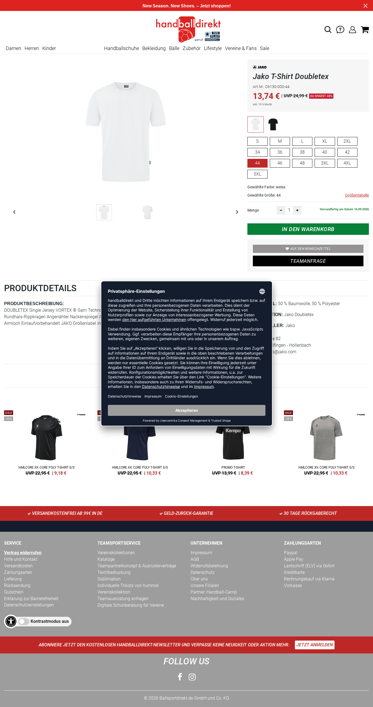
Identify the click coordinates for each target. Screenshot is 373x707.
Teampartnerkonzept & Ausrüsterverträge (136, 565)
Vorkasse (293, 585)
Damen (13, 48)
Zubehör (192, 48)
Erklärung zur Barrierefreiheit (31, 598)
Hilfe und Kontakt (20, 559)
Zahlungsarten (18, 572)
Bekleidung (154, 48)
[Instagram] (192, 677)
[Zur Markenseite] (260, 68)
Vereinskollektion (113, 592)
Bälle (174, 48)
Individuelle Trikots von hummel (128, 585)
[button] (328, 29)
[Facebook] (179, 677)
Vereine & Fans (241, 48)
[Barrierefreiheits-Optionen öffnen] (11, 621)
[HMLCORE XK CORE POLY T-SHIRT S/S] (46, 442)
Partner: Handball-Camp (214, 592)
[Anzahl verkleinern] (281, 210)
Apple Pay (293, 559)
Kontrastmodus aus (50, 621)
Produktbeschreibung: (34, 303)
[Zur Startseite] (186, 29)
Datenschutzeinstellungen (29, 604)
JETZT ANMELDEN (315, 644)
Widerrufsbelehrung (209, 565)
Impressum (201, 552)
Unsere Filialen (205, 585)
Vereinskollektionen (116, 552)
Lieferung (13, 579)
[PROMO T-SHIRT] (233, 442)
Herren (32, 48)
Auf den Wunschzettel (310, 249)
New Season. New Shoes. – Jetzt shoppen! (187, 6)
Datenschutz (203, 572)
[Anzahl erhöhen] (297, 210)
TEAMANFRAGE (308, 261)
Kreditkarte (294, 572)
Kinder (49, 48)
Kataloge (106, 559)
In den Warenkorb (308, 229)
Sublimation (109, 579)
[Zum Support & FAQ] (340, 29)
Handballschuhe (121, 48)
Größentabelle (357, 195)
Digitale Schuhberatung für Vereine (130, 605)
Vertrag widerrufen (23, 552)
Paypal (290, 552)
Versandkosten (18, 565)
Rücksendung (17, 585)
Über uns (199, 579)
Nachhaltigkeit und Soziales (217, 598)
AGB (195, 559)
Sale (264, 48)
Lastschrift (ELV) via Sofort (309, 565)
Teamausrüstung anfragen (123, 598)
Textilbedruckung (114, 572)
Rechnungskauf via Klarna (309, 579)
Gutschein (13, 592)
